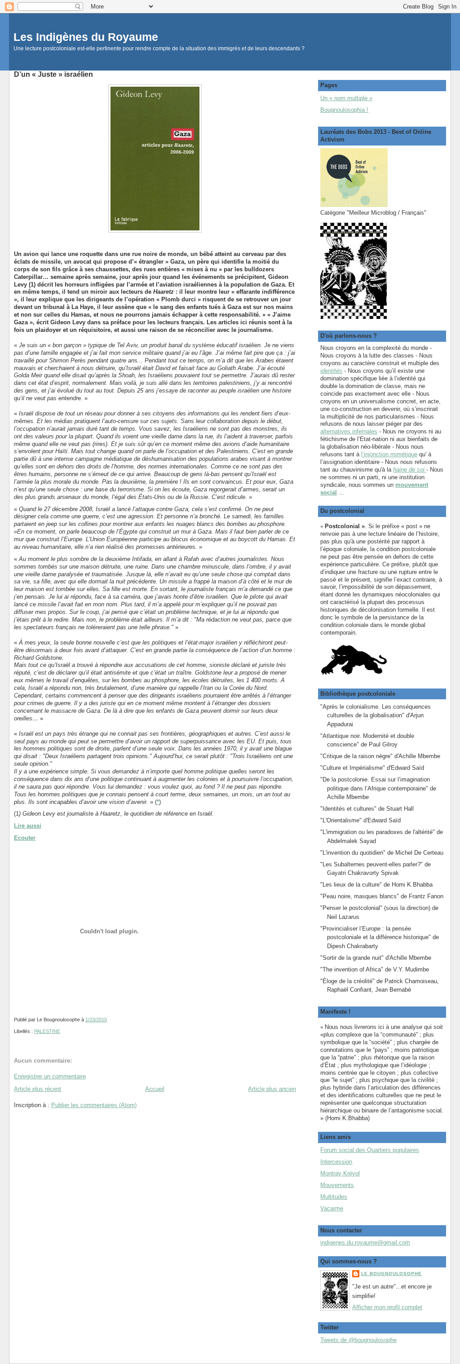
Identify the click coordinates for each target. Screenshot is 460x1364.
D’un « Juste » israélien (53, 74)
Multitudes (333, 1196)
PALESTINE (47, 1031)
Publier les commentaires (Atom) (94, 1105)
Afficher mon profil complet (387, 1307)
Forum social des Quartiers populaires (369, 1150)
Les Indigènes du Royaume (85, 37)
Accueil (154, 1089)
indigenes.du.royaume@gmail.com (365, 1242)
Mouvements (337, 1185)
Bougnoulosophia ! (344, 109)
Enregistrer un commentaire (50, 1076)
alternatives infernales (348, 431)
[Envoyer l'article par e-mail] (109, 1019)
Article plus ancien (272, 1089)
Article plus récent (37, 1089)
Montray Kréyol (340, 1173)
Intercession (336, 1161)
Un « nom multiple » (346, 98)
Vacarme (331, 1208)
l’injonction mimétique (389, 454)
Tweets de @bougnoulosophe (358, 1340)
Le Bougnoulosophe (391, 1273)
